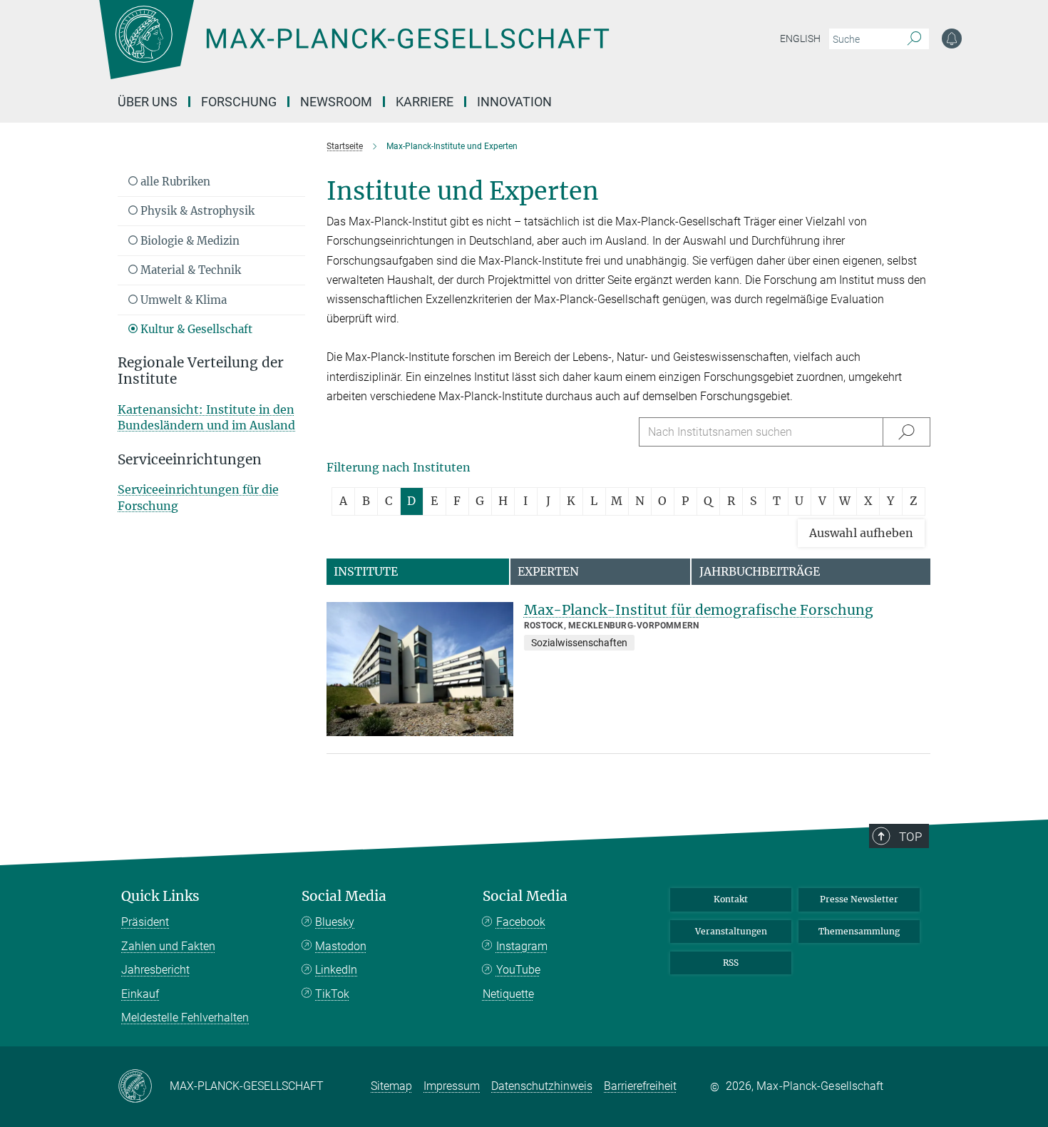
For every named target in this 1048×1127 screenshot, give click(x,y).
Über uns (148, 101)
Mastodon (340, 946)
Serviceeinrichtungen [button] (190, 460)
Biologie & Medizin (189, 241)
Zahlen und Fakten (168, 946)
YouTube (518, 969)
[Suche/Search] (906, 432)
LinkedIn (336, 969)
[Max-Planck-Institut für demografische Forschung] (420, 669)
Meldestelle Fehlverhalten (185, 1017)
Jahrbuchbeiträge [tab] (759, 571)
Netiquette (508, 994)
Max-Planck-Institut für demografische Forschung (698, 609)
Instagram (522, 946)
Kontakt (731, 899)
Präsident (145, 922)
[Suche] (914, 39)
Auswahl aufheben (861, 533)
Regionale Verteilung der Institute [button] (201, 371)
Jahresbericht (155, 969)
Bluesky (334, 922)
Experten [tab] (548, 571)
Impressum (451, 1086)
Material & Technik (189, 270)
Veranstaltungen (731, 931)
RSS (731, 962)
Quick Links (160, 896)
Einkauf (140, 994)
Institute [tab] (366, 571)
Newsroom (336, 101)
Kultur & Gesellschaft (195, 329)
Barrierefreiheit (640, 1086)
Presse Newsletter (859, 899)
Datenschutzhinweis (541, 1086)
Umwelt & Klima (182, 300)
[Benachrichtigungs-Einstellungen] (952, 39)
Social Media (344, 896)
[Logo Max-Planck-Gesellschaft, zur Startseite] (353, 50)
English (800, 38)
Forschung (239, 101)
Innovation (514, 101)
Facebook (520, 922)
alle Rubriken (174, 181)
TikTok (332, 994)
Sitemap (391, 1086)
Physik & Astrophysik (196, 211)
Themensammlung (859, 931)
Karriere (424, 101)
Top (910, 837)
